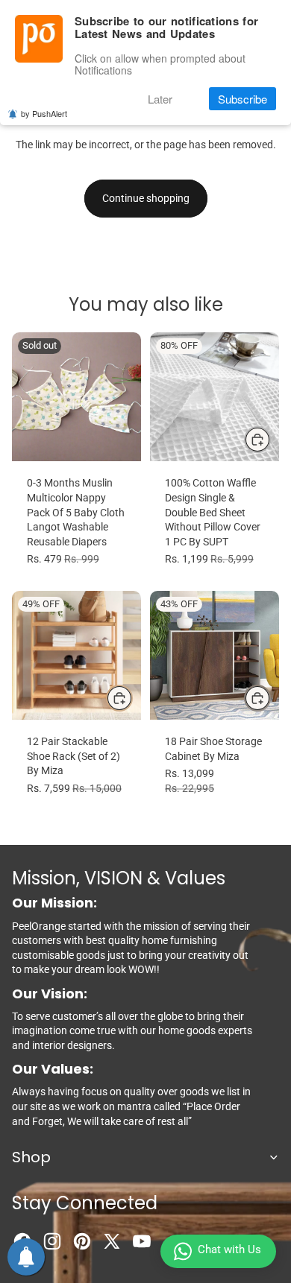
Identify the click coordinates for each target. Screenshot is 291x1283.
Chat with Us (229, 1249)
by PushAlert (44, 113)
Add (132, 697)
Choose (270, 439)
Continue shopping (146, 198)
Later (160, 99)
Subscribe (242, 99)
